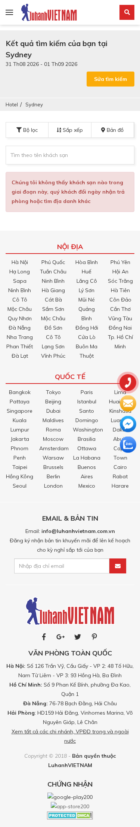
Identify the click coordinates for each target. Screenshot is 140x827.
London (53, 485)
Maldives (53, 420)
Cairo (120, 467)
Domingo (86, 420)
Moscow (53, 439)
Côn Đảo (120, 299)
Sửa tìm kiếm (110, 79)
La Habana (86, 457)
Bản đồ (114, 130)
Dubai (53, 411)
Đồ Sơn (53, 327)
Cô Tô (19, 299)
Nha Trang (20, 337)
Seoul (20, 485)
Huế (86, 271)
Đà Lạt (20, 355)
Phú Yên (120, 262)
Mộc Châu (19, 309)
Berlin (53, 476)
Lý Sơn (86, 290)
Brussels (53, 467)
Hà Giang (53, 290)
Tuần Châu (53, 271)
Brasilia (87, 439)
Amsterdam (54, 448)
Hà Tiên (120, 290)
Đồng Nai (120, 327)
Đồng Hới (86, 327)
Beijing (53, 401)
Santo (86, 411)
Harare (120, 485)
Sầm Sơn (53, 309)
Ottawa (86, 448)
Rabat (120, 476)
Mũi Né (86, 299)
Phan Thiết (19, 346)
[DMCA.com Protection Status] (70, 815)
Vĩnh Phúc (53, 355)
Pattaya (19, 401)
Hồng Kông (19, 476)
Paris (87, 392)
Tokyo (53, 392)
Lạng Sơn (53, 346)
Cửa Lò (87, 337)
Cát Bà (53, 299)
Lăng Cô (87, 281)
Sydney (34, 104)
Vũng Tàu (120, 318)
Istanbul (86, 401)
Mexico (86, 485)
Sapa (20, 281)
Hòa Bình (86, 262)
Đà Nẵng (20, 327)
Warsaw (53, 457)
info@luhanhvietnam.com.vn (78, 531)
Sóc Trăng (120, 281)
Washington (88, 429)
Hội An (120, 271)
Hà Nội (20, 262)
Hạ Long (19, 271)
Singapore (19, 411)
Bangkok (20, 392)
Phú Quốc (53, 262)
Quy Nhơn (20, 318)
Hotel (12, 104)
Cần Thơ (120, 309)
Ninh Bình (19, 290)
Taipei (19, 467)
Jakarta (19, 439)
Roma (53, 429)
